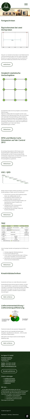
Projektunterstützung (9, 381)
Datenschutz (16, 414)
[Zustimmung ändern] (27, 416)
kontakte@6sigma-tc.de (10, 366)
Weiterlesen (7, 129)
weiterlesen (6, 64)
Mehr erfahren (7, 297)
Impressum (4, 414)
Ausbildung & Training (9, 378)
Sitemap (10, 414)
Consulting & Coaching (9, 380)
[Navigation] (26, 4)
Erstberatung (7, 383)
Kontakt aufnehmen (9, 371)
